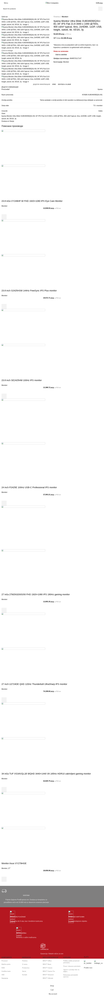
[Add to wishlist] (4, 211)
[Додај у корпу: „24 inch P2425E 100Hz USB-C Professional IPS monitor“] (4, 503)
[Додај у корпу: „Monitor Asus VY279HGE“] (4, 879)
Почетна (57, 17)
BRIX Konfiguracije (50, 957)
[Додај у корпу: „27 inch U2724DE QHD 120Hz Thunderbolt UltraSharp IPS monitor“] (4, 699)
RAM (3, 968)
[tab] (41, 84)
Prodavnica (25, 968)
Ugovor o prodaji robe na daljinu (71, 970)
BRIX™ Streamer (48, 975)
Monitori (65, 17)
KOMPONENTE (7, 957)
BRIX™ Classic (47, 968)
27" (9, 868)
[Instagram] (91, 973)
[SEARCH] (100, 9)
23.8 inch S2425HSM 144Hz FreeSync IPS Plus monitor (29, 290)
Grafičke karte (6, 971)
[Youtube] (97, 973)
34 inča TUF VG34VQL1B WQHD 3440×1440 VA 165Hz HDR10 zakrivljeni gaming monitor (46, 773)
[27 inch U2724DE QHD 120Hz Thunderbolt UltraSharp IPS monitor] (23, 630)
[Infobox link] (26, 896)
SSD (3, 975)
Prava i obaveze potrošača (71, 966)
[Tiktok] (86, 979)
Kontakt (24, 975)
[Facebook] (86, 973)
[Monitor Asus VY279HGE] (23, 809)
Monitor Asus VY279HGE (14, 863)
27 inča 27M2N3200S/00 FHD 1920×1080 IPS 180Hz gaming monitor (36, 594)
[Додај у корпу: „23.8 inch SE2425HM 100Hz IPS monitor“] (4, 396)
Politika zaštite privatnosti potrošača (71, 961)
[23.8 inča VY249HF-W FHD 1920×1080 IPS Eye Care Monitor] (23, 147)
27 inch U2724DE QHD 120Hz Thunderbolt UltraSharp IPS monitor (34, 684)
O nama (24, 964)
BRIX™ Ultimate (48, 978)
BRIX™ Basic (47, 964)
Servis (24, 971)
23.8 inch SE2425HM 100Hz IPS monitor (22, 380)
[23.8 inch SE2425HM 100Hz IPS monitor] (23, 326)
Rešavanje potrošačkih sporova (70, 976)
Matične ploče (6, 964)
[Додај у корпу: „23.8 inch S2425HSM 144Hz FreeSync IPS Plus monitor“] (4, 306)
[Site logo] (52, 3)
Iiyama (100, 89)
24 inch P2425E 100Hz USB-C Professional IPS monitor (29, 487)
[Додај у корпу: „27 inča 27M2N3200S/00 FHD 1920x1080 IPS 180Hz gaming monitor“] (4, 610)
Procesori (5, 961)
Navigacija (26, 957)
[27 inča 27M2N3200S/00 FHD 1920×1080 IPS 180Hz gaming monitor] (23, 527)
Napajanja (5, 978)
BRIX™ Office (47, 961)
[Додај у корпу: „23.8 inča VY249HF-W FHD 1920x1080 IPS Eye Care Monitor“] (4, 216)
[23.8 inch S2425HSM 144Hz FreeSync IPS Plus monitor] (23, 237)
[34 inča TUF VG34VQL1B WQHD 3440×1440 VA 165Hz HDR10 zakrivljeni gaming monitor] (23, 720)
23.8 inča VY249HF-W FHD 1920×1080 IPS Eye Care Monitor (32, 201)
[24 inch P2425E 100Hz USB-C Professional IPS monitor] (23, 420)
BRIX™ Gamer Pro (49, 971)
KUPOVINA (67, 957)
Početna (24, 961)
